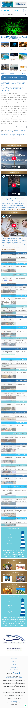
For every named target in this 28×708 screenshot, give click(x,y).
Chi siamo (14, 662)
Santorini (7, 136)
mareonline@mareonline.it (18, 209)
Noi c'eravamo (14, 670)
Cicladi (11, 133)
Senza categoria (4, 131)
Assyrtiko (8, 133)
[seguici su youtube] (16, 673)
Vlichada (17, 136)
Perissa (2, 136)
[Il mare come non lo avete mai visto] (14, 26)
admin (16, 130)
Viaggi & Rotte (12, 131)
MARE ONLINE (14, 701)
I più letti (14, 664)
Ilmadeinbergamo (10, 677)
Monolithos (17, 134)
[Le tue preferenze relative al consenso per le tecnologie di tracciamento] (25, 705)
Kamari (13, 134)
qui (19, 557)
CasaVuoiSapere (18, 677)
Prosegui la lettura (20, 126)
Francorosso (18, 133)
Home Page (14, 659)
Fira (14, 133)
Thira (14, 136)
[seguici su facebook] (19, 673)
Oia (24, 134)
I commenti (14, 667)
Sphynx (10, 136)
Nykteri (22, 134)
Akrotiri (19, 131)
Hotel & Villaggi (23, 130)
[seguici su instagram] (13, 673)
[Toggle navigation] (25, 10)
